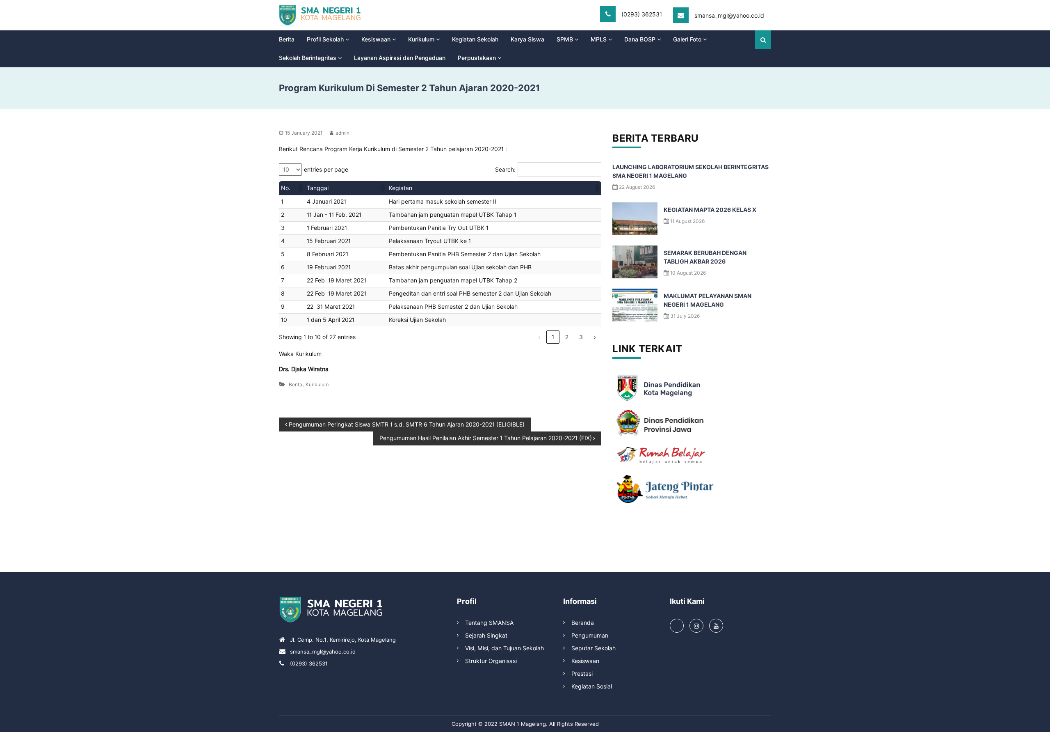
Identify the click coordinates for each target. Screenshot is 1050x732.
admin (342, 133)
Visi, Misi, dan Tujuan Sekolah (504, 648)
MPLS (599, 39)
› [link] (595, 337)
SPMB (565, 39)
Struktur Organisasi (491, 661)
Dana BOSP (639, 39)
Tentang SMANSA (489, 623)
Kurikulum (421, 39)
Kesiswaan (375, 39)
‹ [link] (539, 337)
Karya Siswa (527, 39)
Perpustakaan (477, 58)
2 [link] (566, 337)
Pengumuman (589, 635)
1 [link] (553, 337)
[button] (300, 188)
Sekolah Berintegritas (307, 58)
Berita (286, 39)
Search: (505, 169)
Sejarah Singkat (486, 635)
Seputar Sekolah (593, 648)
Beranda (582, 623)
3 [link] (581, 337)
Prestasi (582, 673)
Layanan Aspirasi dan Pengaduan (399, 58)
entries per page (326, 169)
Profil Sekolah (325, 39)
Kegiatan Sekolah (475, 39)
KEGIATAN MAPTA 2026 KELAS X (710, 210)
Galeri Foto (687, 39)
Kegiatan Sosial (591, 686)
